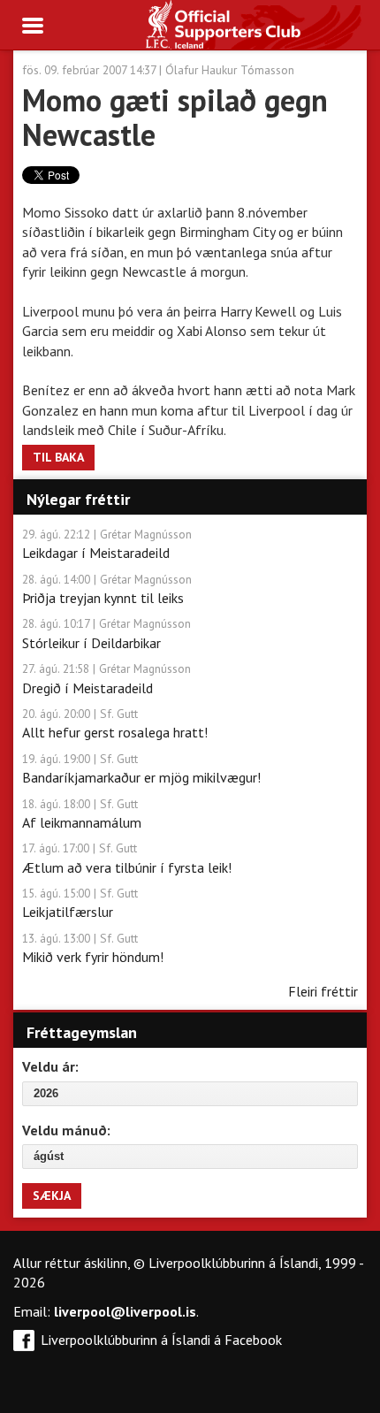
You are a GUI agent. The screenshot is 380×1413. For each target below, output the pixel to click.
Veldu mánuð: (66, 1130)
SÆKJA (52, 1195)
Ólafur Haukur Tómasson (229, 70)
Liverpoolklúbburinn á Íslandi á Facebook (161, 1339)
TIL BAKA (58, 457)
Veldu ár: (50, 1066)
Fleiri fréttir (323, 991)
